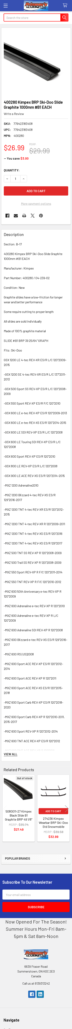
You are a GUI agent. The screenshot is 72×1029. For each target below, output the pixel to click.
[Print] (24, 215)
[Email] (15, 215)
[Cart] (66, 5)
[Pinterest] (41, 215)
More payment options (36, 203)
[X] (32, 215)
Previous (5, 809)
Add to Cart (53, 811)
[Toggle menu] (5, 5)
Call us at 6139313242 (36, 983)
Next (67, 809)
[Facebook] (7, 215)
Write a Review (14, 114)
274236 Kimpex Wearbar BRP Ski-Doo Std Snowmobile (53, 822)
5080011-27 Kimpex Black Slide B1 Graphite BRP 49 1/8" (18, 815)
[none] (36, 62)
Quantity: (12, 170)
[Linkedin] (40, 994)
